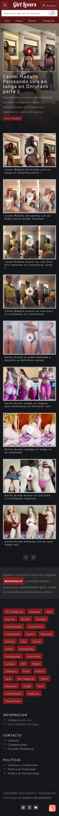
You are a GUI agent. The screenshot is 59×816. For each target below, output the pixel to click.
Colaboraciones (17, 744)
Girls (7, 21)
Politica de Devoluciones (23, 773)
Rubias (40, 671)
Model (36, 663)
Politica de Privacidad (21, 768)
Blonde (25, 618)
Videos (19, 21)
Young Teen (12, 700)
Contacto (13, 740)
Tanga (27, 685)
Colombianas (13, 626)
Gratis (9, 648)
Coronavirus (35, 626)
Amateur (34, 611)
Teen (40, 685)
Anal (49, 611)
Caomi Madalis (12, 118)
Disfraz (9, 641)
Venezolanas (13, 693)
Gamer (37, 641)
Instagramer (13, 656)
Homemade (26, 648)
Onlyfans (11, 671)
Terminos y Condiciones (23, 764)
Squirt (44, 678)
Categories (48, 21)
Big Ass (10, 618)
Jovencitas (33, 656)
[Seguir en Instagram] (23, 807)
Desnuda (46, 633)
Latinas (10, 663)
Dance (30, 633)
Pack (26, 671)
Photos (32, 21)
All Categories (14, 611)
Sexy (8, 678)
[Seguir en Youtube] (35, 807)
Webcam (33, 693)
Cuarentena (12, 633)
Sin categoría (26, 678)
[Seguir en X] (29, 807)
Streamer (11, 685)
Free (23, 641)
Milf (23, 663)
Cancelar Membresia (21, 748)
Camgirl (41, 618)
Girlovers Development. (37, 797)
